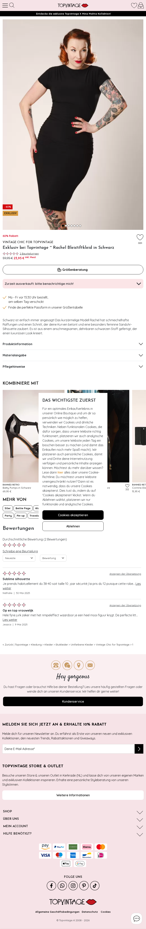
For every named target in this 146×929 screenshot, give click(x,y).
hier (60, 472)
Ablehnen (73, 526)
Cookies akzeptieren (73, 515)
